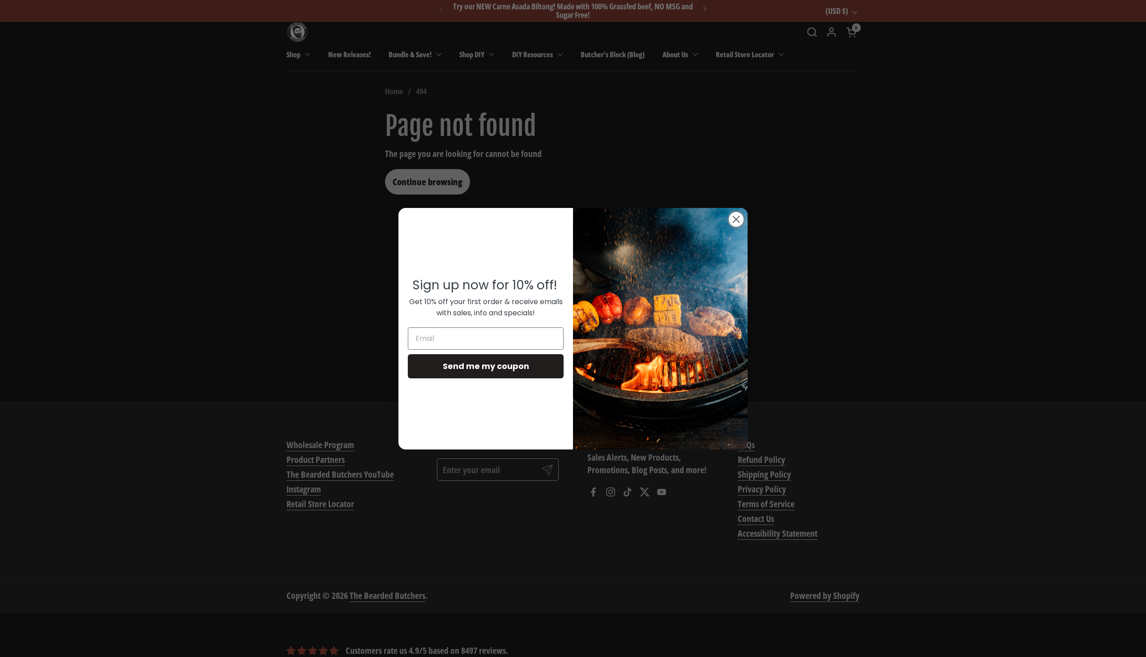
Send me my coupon (486, 366)
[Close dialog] (736, 219)
